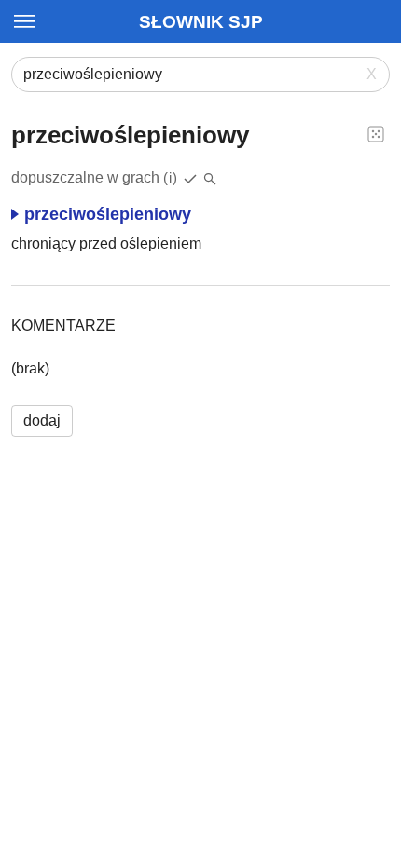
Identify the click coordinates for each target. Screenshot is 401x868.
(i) (170, 177)
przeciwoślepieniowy (107, 214)
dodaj (42, 420)
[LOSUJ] (376, 133)
